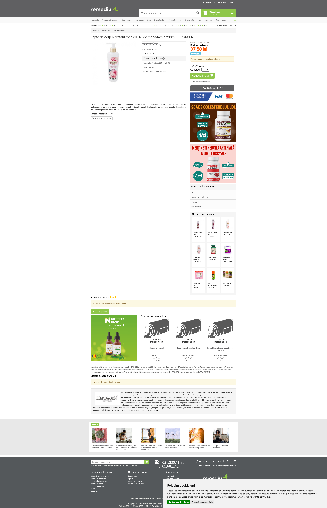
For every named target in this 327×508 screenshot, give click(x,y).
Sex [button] (217, 20)
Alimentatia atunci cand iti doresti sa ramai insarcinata (151, 448)
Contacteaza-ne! (97, 486)
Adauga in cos (201, 75)
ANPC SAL (95, 491)
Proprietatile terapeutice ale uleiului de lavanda (102, 447)
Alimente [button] (208, 20)
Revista (95, 424)
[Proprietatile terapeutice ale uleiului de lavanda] (99, 436)
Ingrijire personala (118, 30)
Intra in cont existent (211, 2)
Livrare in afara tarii (136, 484)
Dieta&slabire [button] (160, 20)
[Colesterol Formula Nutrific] (213, 122)
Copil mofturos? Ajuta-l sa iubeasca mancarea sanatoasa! (126, 448)
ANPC (93, 489)
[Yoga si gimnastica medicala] (221, 436)
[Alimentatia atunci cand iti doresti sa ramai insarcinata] (148, 436)
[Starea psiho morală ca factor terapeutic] (196, 436)
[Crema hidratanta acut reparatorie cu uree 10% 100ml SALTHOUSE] (220, 332)
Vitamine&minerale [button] (110, 20)
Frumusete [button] (139, 20)
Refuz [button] (186, 502)
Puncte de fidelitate (98, 479)
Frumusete (104, 30)
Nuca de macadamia (199, 197)
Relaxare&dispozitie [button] (192, 20)
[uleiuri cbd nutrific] (114, 338)
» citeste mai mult (152, 410)
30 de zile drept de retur (100, 476)
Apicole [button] (95, 20)
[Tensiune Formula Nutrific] (213, 163)
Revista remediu (97, 484)
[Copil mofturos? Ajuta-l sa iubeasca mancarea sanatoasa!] (124, 436)
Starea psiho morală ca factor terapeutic (199, 447)
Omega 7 (195, 202)
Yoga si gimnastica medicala (222, 447)
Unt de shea (196, 207)
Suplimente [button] (126, 20)
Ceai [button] (149, 20)
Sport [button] (224, 20)
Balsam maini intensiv (156, 348)
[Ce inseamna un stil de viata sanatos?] (172, 436)
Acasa (95, 30)
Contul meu (132, 476)
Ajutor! (130, 479)
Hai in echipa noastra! (99, 481)
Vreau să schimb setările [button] (202, 502)
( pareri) (162, 45)
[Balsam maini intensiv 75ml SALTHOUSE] (156, 332)
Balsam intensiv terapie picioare (188, 348)
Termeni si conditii (172, 479)
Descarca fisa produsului (102, 118)
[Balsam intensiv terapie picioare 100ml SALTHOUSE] (188, 332)
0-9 (105, 25)
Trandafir (195, 192)
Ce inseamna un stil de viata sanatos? (175, 447)
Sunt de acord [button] (175, 502)
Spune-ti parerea (101, 312)
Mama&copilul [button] (175, 20)
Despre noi (169, 476)
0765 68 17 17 (215, 88)
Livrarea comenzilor (136, 481)
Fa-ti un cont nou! (230, 2)
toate (99, 25)
